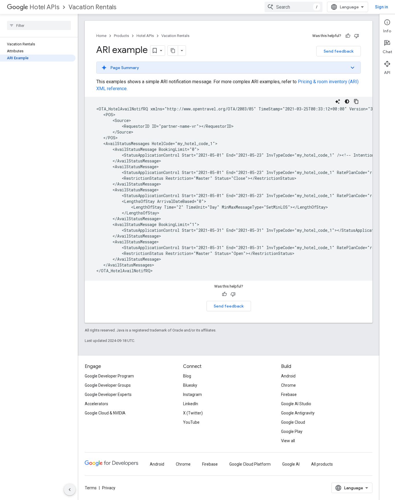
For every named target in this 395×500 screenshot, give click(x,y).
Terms (91, 488)
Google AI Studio (296, 403)
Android (288, 376)
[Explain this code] (337, 101)
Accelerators (96, 403)
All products (322, 464)
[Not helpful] (356, 36)
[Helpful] (348, 36)
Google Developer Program (109, 376)
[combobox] (293, 7)
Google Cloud (293, 422)
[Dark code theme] (347, 101)
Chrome (288, 385)
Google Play (291, 431)
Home (101, 36)
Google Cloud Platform (250, 464)
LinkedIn (190, 403)
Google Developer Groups (108, 385)
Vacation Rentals (92, 7)
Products (121, 36)
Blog (187, 376)
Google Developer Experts (108, 394)
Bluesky (190, 385)
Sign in (381, 7)
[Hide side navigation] (69, 489)
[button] (229, 67)
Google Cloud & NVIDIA (105, 413)
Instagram (192, 394)
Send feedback (339, 51)
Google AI (291, 464)
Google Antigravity (298, 413)
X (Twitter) (193, 413)
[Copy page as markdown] (173, 50)
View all (288, 440)
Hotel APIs (44, 7)
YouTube (191, 422)
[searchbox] (39, 25)
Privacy (108, 488)
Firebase (289, 394)
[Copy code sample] (356, 101)
